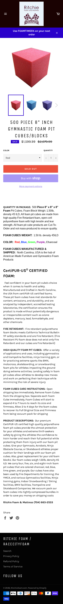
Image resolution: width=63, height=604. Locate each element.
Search (7, 550)
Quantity (48, 150)
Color (6, 150)
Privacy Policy (11, 556)
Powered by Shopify (37, 588)
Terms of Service (12, 566)
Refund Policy (11, 561)
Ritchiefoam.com (19, 588)
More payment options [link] (30, 186)
